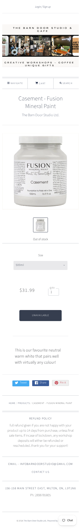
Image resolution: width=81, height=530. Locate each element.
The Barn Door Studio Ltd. (40, 115)
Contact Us (40, 472)
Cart (41, 83)
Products (24, 403)
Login (38, 7)
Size (40, 255)
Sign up (47, 7)
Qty (52, 288)
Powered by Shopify (56, 520)
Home (12, 403)
